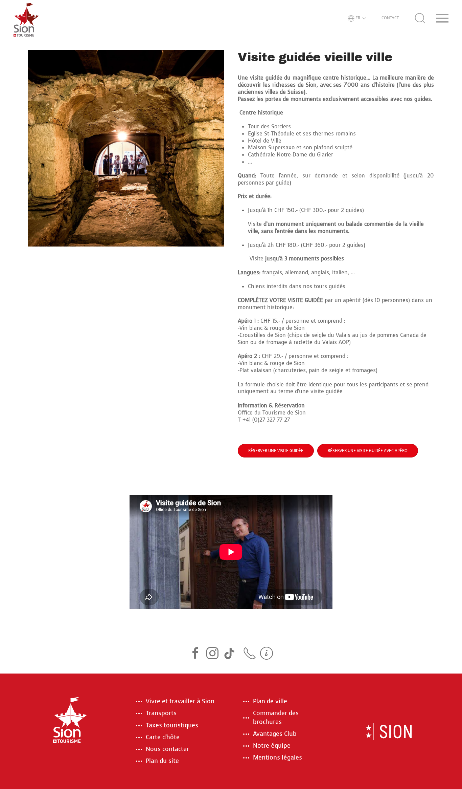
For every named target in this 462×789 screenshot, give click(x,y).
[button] (357, 18)
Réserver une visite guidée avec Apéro (368, 450)
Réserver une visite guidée (275, 450)
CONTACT (390, 18)
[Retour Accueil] (26, 18)
